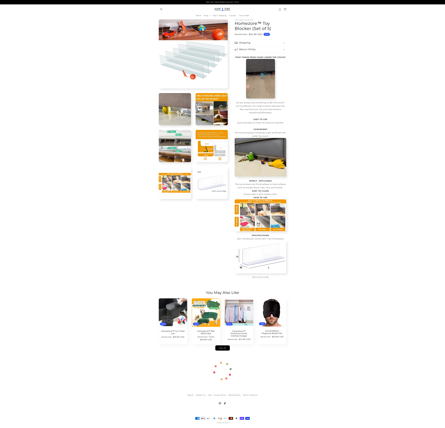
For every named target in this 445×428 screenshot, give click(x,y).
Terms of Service (250, 395)
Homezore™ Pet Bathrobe (206, 332)
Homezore (225, 422)
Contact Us (200, 395)
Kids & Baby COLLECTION (244, 20)
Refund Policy (235, 395)
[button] (161, 9)
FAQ (210, 395)
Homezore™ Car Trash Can (173, 332)
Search (191, 395)
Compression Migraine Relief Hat (272, 332)
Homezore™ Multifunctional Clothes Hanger (239, 333)
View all (222, 348)
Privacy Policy (220, 395)
